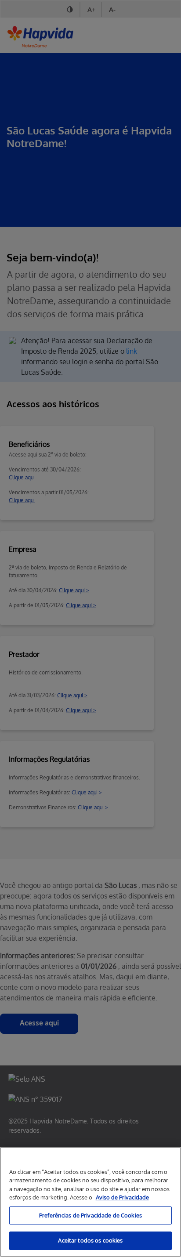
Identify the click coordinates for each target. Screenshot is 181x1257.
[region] (90, 1202)
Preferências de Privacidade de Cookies (90, 1215)
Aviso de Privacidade (122, 1197)
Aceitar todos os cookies (90, 1240)
